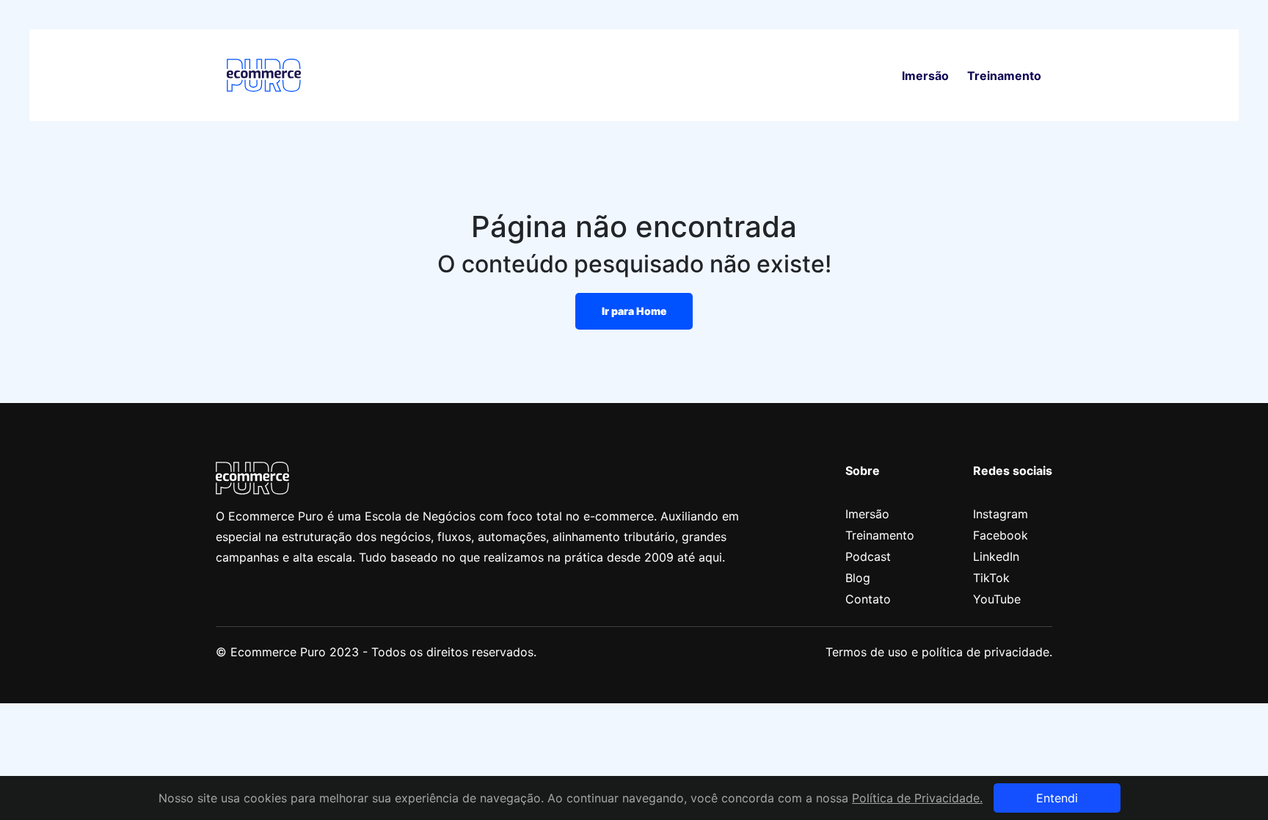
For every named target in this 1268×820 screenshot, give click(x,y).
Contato (868, 599)
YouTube (997, 599)
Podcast (868, 556)
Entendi (1057, 798)
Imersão (925, 75)
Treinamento (1004, 75)
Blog (857, 577)
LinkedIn (996, 556)
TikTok (991, 577)
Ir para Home (634, 311)
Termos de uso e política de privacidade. (939, 652)
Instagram (1000, 514)
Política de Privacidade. (917, 798)
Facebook (1000, 535)
